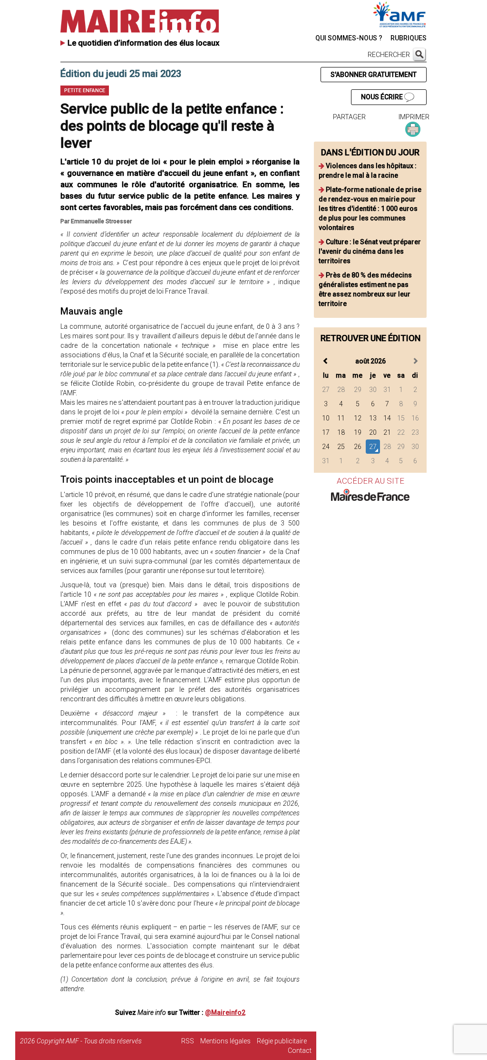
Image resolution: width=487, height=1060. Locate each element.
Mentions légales (225, 1041)
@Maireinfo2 (225, 1012)
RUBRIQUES (408, 38)
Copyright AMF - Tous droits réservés (89, 1041)
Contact (300, 1050)
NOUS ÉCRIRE (382, 97)
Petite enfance (84, 90)
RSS (187, 1041)
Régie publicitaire (282, 1041)
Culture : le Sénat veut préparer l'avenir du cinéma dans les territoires (370, 251)
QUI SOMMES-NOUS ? (348, 38)
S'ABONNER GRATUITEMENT (374, 74)
